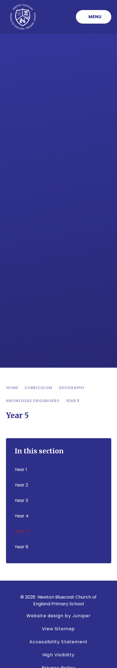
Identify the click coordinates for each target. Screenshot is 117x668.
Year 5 (73, 400)
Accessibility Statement (58, 642)
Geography (71, 387)
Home (12, 387)
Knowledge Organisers (33, 400)
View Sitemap (58, 629)
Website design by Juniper (58, 616)
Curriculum (38, 387)
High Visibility (58, 655)
